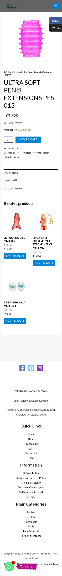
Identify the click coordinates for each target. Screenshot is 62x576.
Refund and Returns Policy (31, 478)
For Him (31, 517)
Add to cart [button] (15, 256)
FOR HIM (9, 72)
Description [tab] (11, 172)
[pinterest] (31, 368)
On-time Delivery (31, 482)
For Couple (31, 521)
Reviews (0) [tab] (10, 180)
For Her (31, 512)
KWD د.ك (55, 28)
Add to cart (28, 139)
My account (31, 443)
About (31, 439)
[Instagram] (40, 368)
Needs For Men (24, 72)
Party (31, 526)
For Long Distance (31, 535)
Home (31, 434)
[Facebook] (22, 368)
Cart (31, 448)
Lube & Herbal (31, 531)
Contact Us (31, 453)
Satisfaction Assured (31, 492)
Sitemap (31, 496)
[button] (52, 17)
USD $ (54, 21)
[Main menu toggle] (56, 6)
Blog (31, 457)
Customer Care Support (31, 487)
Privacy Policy (31, 473)
